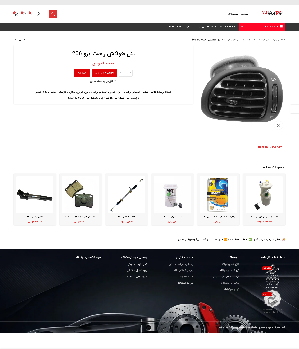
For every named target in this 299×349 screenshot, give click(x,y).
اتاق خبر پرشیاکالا (230, 264)
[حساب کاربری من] (38, 14)
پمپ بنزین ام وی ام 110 (264, 217)
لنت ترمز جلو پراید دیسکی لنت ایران (80, 218)
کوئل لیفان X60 (34, 217)
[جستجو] (53, 14)
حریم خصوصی (185, 277)
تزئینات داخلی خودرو (153, 92)
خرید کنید (82, 73)
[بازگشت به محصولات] (20, 40)
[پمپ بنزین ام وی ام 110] (264, 194)
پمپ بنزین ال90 (172, 217)
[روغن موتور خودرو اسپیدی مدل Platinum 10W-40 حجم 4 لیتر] (218, 194)
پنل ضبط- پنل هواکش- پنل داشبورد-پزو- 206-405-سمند (98, 98)
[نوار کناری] (294, 109)
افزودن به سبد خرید (104, 73)
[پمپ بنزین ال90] (172, 194)
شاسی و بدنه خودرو (45, 92)
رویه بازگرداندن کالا (183, 270)
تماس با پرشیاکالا (230, 283)
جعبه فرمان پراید (126, 217)
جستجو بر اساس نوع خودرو (92, 92)
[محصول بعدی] (16, 40)
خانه (283, 40)
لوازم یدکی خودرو (268, 40)
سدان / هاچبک (67, 92)
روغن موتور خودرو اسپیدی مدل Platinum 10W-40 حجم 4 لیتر (218, 218)
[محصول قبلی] (24, 40)
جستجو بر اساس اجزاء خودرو (239, 40)
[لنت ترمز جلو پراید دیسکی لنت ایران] (80, 194)
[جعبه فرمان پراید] (126, 194)
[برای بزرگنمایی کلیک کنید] (278, 125)
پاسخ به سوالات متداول (180, 264)
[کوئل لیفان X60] (34, 194)
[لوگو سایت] (272, 14)
